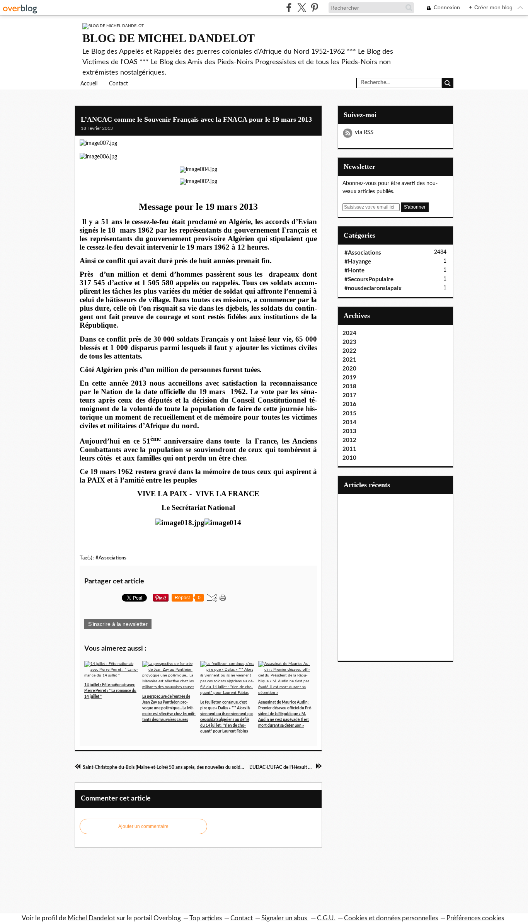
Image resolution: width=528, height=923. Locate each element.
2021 (349, 360)
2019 (349, 378)
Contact (118, 84)
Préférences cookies (475, 918)
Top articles (205, 918)
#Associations (110, 558)
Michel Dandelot (91, 918)
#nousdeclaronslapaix (373, 288)
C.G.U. (326, 918)
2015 (349, 413)
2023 (349, 342)
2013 (349, 431)
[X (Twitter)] (302, 7)
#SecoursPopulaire (368, 279)
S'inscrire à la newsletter (118, 624)
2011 (349, 449)
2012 (349, 440)
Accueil (88, 84)
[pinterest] (314, 7)
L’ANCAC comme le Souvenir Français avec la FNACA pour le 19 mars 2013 (196, 119)
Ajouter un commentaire (143, 826)
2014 (349, 422)
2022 (349, 351)
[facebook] (289, 7)
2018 (349, 386)
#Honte (354, 271)
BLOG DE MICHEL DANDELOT (168, 38)
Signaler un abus (284, 918)
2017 (349, 395)
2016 (349, 404)
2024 (349, 333)
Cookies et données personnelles (391, 918)
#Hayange (357, 262)
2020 (349, 369)
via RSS (364, 132)
